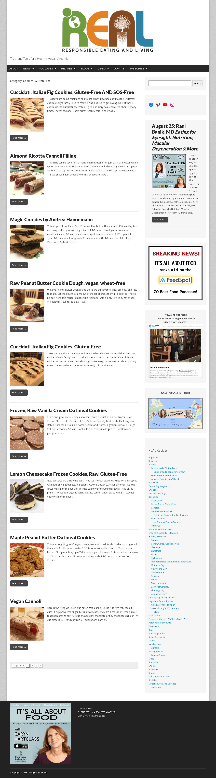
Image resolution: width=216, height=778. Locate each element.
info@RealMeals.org (95, 715)
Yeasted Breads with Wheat (165, 479)
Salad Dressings (156, 637)
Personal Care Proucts (159, 622)
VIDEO (102, 68)
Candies (155, 507)
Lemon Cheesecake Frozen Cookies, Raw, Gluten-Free (68, 474)
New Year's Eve (158, 572)
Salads (151, 640)
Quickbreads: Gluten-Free (164, 468)
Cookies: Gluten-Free (161, 511)
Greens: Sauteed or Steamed (163, 533)
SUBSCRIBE (136, 68)
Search (197, 83)
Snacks (152, 665)
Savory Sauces (155, 651)
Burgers (155, 647)
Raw (150, 630)
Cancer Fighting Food (158, 486)
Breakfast (153, 482)
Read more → (19, 137)
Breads (152, 464)
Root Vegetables (156, 633)
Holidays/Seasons (157, 536)
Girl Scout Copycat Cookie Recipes (171, 515)
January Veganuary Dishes (161, 597)
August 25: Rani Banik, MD (175, 137)
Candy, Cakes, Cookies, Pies (165, 543)
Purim (154, 579)
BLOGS (85, 68)
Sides (151, 658)
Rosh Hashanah (159, 583)
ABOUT (13, 68)
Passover (155, 576)
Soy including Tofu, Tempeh (165, 608)
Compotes (156, 687)
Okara (156, 611)
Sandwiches (154, 644)
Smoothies (153, 662)
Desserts (153, 497)
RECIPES (66, 68)
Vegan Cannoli (25, 601)
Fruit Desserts (158, 518)
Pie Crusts (153, 626)
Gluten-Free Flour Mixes (160, 529)
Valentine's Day (159, 594)
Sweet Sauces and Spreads (162, 683)
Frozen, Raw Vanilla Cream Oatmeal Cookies (58, 410)
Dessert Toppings (157, 493)
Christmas (156, 550)
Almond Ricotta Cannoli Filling (43, 156)
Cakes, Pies (157, 500)
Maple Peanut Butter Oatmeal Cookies (52, 537)
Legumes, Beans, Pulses (160, 601)
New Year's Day (159, 568)
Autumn (155, 540)
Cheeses (153, 489)
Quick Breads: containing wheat (169, 471)
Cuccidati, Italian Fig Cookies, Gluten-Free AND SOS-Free (72, 92)
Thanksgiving (157, 590)
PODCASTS (46, 68)
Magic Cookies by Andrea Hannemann (51, 219)
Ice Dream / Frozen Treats (167, 522)
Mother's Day (157, 565)
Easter (154, 554)
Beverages (153, 461)
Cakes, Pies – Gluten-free (163, 504)
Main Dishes (154, 615)
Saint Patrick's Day (160, 586)
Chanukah (156, 547)
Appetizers (154, 457)
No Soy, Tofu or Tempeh (163, 604)
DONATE (119, 68)
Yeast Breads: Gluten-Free (164, 475)
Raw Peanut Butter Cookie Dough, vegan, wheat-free (67, 283)
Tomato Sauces (159, 655)
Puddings (156, 525)
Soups (151, 673)
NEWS (27, 68)
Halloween (156, 558)
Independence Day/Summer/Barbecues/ (171, 561)
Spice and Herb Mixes (159, 676)
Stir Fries (152, 680)
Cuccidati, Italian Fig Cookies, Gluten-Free (55, 346)
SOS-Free (153, 669)
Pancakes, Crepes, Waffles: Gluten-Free (168, 619)
